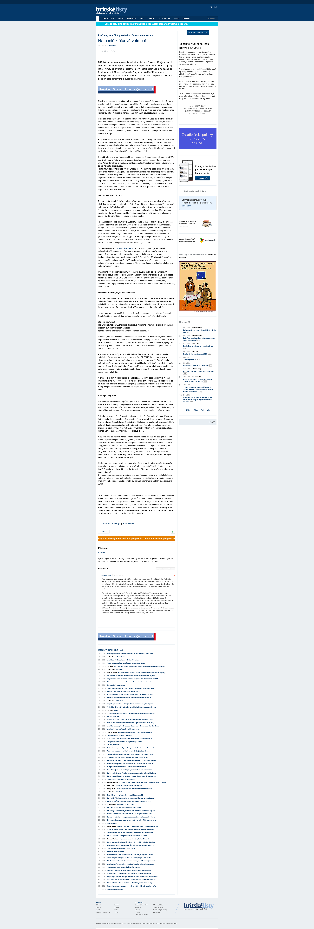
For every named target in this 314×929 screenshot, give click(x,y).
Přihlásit (213, 7)
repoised (119, 701)
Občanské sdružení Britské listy (119, 923)
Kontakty (138, 907)
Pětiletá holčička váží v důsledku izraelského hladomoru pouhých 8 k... (131, 707)
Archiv (121, 19)
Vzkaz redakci (158, 907)
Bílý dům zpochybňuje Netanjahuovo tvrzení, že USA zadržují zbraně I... (131, 861)
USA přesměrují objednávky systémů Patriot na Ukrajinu (126, 766)
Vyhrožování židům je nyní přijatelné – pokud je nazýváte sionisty (129, 738)
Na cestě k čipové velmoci (126, 804)
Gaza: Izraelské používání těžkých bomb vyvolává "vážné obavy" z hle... (132, 880)
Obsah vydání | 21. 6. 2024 (111, 649)
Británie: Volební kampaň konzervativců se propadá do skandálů (129, 814)
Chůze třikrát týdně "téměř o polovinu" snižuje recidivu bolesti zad (130, 832)
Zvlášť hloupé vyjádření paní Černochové (121, 848)
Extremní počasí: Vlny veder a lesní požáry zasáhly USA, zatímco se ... (131, 820)
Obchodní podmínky (141, 915)
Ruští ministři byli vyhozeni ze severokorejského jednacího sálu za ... (130, 798)
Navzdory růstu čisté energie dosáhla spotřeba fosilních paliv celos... (131, 817)
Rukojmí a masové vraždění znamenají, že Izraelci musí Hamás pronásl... (132, 760)
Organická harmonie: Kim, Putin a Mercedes (134, 839)
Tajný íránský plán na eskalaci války (197, 365)
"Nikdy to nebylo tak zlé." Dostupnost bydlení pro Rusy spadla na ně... (131, 829)
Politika (116, 907)
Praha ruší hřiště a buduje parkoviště (119, 735)
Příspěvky (186, 19)
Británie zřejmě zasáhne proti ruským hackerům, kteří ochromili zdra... (131, 682)
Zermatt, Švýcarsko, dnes (116, 685)
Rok (202, 410)
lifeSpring (119, 669)
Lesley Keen (111, 657)
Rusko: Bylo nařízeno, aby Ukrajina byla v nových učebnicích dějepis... (131, 811)
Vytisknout (104, 532)
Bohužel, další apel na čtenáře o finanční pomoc (123, 691)
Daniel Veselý (111, 826)
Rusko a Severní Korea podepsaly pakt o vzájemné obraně (127, 836)
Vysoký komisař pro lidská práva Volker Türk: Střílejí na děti (127, 757)
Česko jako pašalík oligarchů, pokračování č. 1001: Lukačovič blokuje (131, 842)
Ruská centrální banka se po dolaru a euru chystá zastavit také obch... (131, 776)
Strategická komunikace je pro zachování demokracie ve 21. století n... (144, 782)
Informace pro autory (160, 910)
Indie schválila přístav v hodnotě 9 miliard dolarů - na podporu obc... (130, 754)
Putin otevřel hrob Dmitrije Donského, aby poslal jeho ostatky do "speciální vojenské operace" (197, 399)
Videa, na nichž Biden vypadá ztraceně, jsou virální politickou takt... (130, 873)
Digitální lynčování (191, 360)
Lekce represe (112, 823)
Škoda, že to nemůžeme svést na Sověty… (198, 347)
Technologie (116, 524)
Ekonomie (99, 907)
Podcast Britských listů (195, 191)
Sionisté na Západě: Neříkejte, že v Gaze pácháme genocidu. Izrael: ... (131, 719)
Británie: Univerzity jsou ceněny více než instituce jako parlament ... (130, 845)
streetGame (120, 657)
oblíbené (171, 569)
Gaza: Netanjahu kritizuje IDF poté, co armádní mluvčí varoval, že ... (130, 770)
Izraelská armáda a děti (115, 889)
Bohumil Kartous (112, 782)
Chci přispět (202, 178)
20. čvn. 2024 (118, 575)
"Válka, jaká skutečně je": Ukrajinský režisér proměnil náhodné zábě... (131, 688)
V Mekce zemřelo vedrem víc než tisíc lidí (121, 779)
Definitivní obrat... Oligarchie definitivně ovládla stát (199, 331)
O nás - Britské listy (141, 905)
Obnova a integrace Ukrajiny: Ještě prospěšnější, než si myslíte (129, 870)
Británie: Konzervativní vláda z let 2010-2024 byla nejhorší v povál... (130, 854)
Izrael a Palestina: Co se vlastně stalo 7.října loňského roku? (138, 826)
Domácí (116, 905)
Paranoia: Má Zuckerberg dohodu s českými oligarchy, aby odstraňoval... (139, 666)
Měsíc (196, 410)
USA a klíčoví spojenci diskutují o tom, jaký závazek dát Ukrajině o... (130, 763)
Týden (188, 410)
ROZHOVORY (131, 19)
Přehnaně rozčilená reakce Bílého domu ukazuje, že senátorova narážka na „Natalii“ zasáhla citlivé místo (198, 389)
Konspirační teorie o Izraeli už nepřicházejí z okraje (124, 741)
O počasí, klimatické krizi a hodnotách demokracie (134, 789)
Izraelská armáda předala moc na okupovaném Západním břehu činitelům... (133, 726)
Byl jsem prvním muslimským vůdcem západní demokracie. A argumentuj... (133, 876)
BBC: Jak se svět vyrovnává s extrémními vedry (124, 807)
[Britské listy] (127, 90)
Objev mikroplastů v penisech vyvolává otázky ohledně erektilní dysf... (131, 886)
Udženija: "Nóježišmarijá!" (116, 851)
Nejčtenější (184, 322)
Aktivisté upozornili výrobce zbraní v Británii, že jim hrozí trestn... (129, 858)
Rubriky (152, 19)
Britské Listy (199, 906)
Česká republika (128, 524)
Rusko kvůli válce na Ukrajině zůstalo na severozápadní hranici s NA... (131, 773)
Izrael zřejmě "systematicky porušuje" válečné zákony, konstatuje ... (130, 864)
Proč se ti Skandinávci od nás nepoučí (129, 785)
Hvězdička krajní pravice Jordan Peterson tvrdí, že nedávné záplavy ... (142, 672)
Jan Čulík (110, 666)
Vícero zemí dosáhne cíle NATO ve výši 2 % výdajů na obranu (128, 751)
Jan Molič (110, 710)
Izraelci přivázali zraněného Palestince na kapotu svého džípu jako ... (130, 653)
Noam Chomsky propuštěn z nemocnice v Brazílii (135, 732)
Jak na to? (186, 205)
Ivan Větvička (196, 377)
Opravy (137, 910)
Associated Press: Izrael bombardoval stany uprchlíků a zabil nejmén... (131, 675)
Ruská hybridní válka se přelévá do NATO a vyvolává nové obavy (129, 883)
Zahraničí (99, 905)
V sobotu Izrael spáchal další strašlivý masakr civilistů (126, 663)
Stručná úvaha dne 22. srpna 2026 (197, 354)
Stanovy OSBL (158, 905)
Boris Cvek (111, 785)
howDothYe (120, 792)
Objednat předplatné (198, 33)
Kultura (98, 910)
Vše (208, 410)
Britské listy (113, 10)
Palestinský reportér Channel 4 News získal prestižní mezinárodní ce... (131, 713)
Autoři (176, 19)
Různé (116, 912)
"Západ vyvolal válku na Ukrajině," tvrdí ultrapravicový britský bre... (130, 704)
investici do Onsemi (124, 248)
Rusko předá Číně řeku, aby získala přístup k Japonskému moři (129, 801)
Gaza (116, 710)
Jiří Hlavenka (111, 45)
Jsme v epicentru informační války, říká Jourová (123, 867)
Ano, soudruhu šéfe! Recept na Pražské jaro (198, 372)
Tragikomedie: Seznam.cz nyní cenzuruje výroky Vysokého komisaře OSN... (133, 679)
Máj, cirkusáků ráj (113, 716)
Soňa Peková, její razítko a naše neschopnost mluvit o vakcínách (199, 339)
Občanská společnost (103, 912)
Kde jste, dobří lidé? (113, 745)
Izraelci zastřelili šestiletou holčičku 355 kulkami (123, 660)
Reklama (138, 912)
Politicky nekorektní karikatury (197, 256)
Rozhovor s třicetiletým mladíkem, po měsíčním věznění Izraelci (129, 697)
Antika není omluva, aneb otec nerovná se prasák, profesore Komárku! (197, 380)
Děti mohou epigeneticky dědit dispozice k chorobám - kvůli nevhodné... (131, 748)
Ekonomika (106, 524)
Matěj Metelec (111, 789)
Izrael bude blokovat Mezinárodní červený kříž (123, 729)
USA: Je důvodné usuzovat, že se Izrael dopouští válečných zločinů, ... (131, 723)
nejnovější (161, 569)
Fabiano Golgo (112, 672)
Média (116, 910)
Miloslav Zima (106, 575)
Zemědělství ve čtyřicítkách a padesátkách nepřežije (125, 795)
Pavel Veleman (197, 327)
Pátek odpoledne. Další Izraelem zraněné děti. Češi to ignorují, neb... (130, 694)
